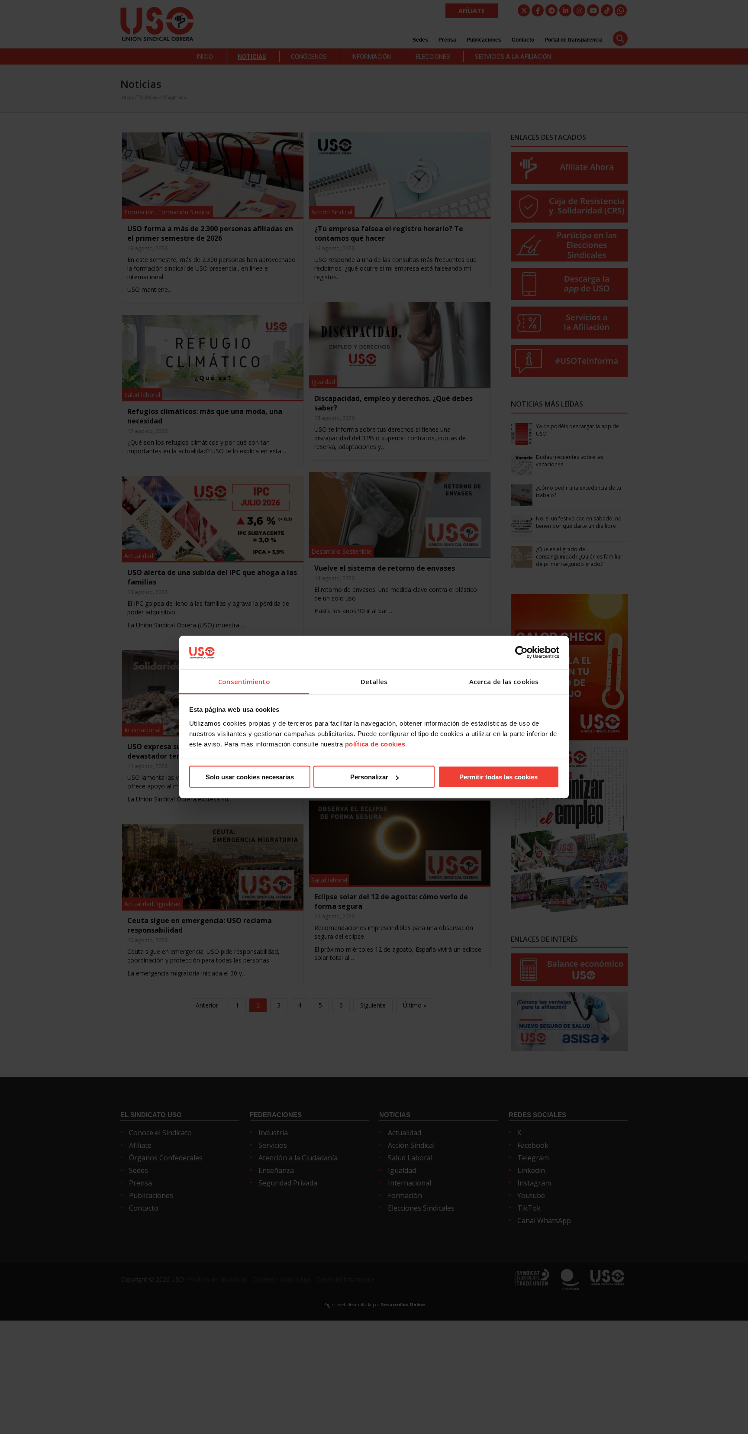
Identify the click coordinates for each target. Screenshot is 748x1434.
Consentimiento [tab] (244, 681)
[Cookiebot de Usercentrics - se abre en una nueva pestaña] (521, 652)
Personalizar (369, 777)
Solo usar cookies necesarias (250, 777)
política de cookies (375, 743)
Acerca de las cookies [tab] (503, 681)
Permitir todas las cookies (498, 777)
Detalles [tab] (374, 681)
